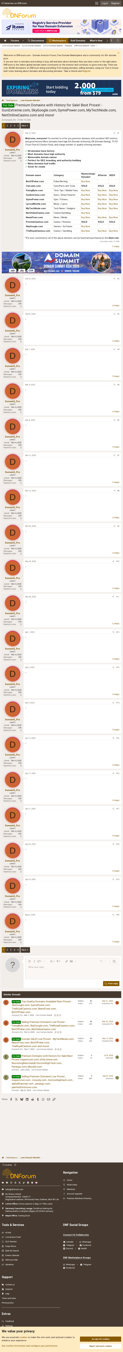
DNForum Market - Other (84, 46)
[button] (96, 3)
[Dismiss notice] (118, 53)
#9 (118, 526)
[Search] (118, 40)
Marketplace (59, 40)
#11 (117, 597)
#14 (117, 703)
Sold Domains (77, 40)
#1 (118, 133)
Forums (15, 40)
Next (24, 125)
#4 (118, 349)
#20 (117, 915)
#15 (117, 738)
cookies (23, 1337)
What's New (96, 40)
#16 (117, 773)
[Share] (114, 133)
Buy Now (85, 181)
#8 (118, 491)
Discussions (37, 40)
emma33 (15, 1070)
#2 (118, 279)
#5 (118, 385)
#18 (117, 844)
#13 (117, 667)
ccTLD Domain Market (53, 46)
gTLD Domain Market (31, 46)
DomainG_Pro (10, 120)
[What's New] (112, 40)
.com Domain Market (11, 46)
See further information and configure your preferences (30, 1346)
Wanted (68, 46)
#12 (117, 632)
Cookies (8, 1165)
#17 (117, 809)
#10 (117, 561)
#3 (118, 314)
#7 (118, 455)
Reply (116, 246)
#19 (117, 879)
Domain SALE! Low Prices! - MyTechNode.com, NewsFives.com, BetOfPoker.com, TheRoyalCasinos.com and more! (43, 1042)
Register (86, 71)
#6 (118, 420)
